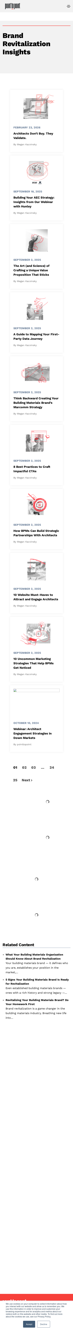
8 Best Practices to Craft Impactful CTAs (31, 469)
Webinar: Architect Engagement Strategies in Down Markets (32, 733)
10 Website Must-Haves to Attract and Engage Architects (35, 597)
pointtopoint (24, 744)
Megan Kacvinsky (27, 144)
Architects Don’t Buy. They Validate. (33, 136)
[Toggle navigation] (68, 6)
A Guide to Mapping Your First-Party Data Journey (36, 336)
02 (24, 767)
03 (33, 767)
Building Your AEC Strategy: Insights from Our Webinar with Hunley (33, 202)
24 (52, 767)
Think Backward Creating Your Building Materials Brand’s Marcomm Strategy (36, 402)
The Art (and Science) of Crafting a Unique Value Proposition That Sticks (31, 270)
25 (15, 780)
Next (26, 780)
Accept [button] (29, 1324)
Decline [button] (43, 1324)
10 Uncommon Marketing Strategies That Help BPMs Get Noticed (33, 663)
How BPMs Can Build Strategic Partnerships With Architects (36, 533)
